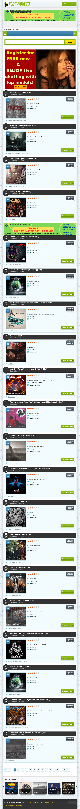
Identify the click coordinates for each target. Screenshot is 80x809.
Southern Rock (12, 661)
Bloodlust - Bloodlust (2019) (20, 92)
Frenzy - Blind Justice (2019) (20, 191)
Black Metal (11, 529)
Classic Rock (17, 264)
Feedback (19, 805)
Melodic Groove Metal (14, 694)
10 (50, 770)
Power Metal (18, 562)
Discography (13, 94)
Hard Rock (11, 264)
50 (58, 770)
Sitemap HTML (49, 802)
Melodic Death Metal (13, 120)
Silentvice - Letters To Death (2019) (23, 125)
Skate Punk (21, 186)
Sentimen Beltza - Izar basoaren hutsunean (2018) (28, 733)
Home (30, 802)
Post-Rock (10, 330)
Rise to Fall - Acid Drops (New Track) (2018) (26, 270)
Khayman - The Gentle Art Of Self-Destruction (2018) (29, 633)
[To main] (17, 4)
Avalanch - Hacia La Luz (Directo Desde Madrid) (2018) (30, 700)
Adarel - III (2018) (16, 336)
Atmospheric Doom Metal (14, 153)
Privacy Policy (9, 805)
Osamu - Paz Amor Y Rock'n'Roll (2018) (24, 237)
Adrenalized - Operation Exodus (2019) (24, 158)
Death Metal (25, 153)
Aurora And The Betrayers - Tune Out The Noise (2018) (30, 468)
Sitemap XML (38, 802)
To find (69, 42)
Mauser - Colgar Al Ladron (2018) (22, 600)
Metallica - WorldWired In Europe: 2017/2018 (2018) (28, 369)
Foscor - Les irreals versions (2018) (23, 435)
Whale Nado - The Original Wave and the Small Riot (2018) (31, 303)
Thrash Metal (22, 120)
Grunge (25, 661)
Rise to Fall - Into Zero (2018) (20, 666)
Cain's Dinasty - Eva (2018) (20, 567)
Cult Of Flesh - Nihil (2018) (19, 501)
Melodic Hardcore (12, 186)
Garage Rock (11, 430)
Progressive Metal (19, 463)
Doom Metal (17, 529)
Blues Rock (11, 496)
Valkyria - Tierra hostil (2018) (20, 534)
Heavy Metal (11, 219)
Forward (66, 770)
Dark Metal (11, 463)
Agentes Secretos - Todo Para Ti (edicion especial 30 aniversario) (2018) (36, 402)
